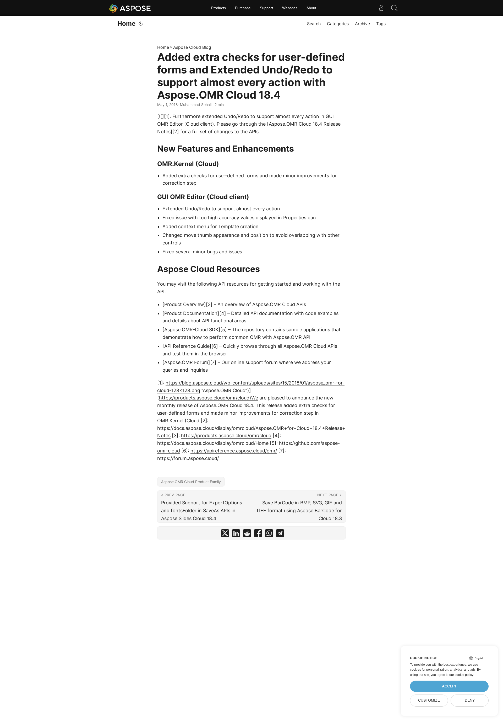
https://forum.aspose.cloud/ (188, 458)
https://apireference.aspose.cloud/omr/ (233, 450)
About (311, 8)
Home (126, 23)
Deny (470, 700)
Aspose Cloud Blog (192, 47)
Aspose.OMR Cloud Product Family (191, 481)
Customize (429, 700)
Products (218, 8)
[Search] (394, 8)
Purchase (243, 8)
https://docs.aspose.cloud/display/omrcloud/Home (213, 443)
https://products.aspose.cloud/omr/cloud (226, 435)
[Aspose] (130, 7)
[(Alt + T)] (141, 23)
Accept (449, 686)
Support (266, 8)
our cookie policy (461, 675)
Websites (289, 8)
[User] (381, 8)
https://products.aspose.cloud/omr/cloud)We (208, 397)
